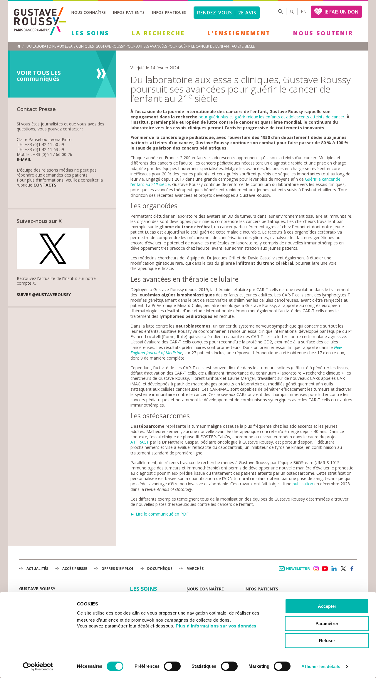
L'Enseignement (239, 33)
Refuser (327, 640)
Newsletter (295, 571)
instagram (316, 568)
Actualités (37, 568)
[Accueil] (40, 33)
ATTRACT (139, 442)
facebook (352, 568)
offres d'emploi (117, 568)
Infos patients (129, 12)
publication (303, 483)
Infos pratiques (169, 12)
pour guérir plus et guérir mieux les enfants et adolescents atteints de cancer (271, 117)
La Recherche (158, 33)
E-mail (24, 159)
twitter (343, 568)
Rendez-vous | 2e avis (226, 12)
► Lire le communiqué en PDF (159, 514)
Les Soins (90, 33)
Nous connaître (88, 12)
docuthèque (159, 568)
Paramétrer (326, 623)
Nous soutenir (323, 33)
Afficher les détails (320, 666)
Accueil (19, 46)
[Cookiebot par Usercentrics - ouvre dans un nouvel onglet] (38, 666)
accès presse (74, 568)
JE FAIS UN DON (341, 12)
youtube (325, 568)
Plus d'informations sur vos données (216, 625)
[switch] (172, 666)
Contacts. (45, 185)
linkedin (334, 568)
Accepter (327, 606)
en (303, 11)
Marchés (195, 568)
